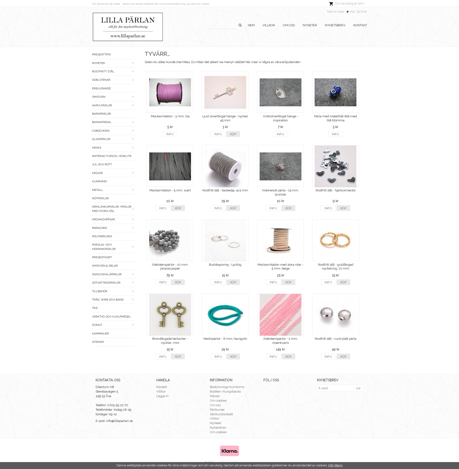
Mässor (215, 396)
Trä (95, 308)
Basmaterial (101, 122)
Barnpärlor (101, 113)
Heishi (96, 147)
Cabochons (100, 130)
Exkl (364, 11)
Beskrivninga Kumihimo (227, 387)
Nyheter (310, 25)
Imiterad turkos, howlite (111, 156)
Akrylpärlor (102, 105)
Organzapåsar (103, 219)
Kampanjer (100, 333)
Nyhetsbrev (335, 25)
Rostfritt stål (103, 71)
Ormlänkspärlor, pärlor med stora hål (111, 208)
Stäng (338, 465)
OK (358, 388)
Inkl (352, 11)
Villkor (268, 25)
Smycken (98, 96)
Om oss (289, 25)
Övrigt (97, 325)
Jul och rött (102, 164)
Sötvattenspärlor (106, 282)
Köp (233, 134)
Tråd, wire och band (108, 299)
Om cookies (218, 400)
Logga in (162, 396)
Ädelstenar (101, 79)
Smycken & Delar (105, 265)
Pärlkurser (217, 409)
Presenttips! (101, 54)
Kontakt (360, 25)
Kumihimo (99, 181)
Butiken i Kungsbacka (225, 391)
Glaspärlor (101, 139)
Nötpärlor (100, 198)
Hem (251, 25)
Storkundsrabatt (221, 414)
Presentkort (102, 257)
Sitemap (98, 342)
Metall (97, 190)
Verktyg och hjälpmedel (111, 316)
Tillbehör (99, 291)
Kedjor (97, 173)
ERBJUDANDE (101, 88)
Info (170, 134)
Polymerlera (102, 236)
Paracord (99, 228)
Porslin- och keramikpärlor (104, 246)
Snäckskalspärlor (107, 274)
